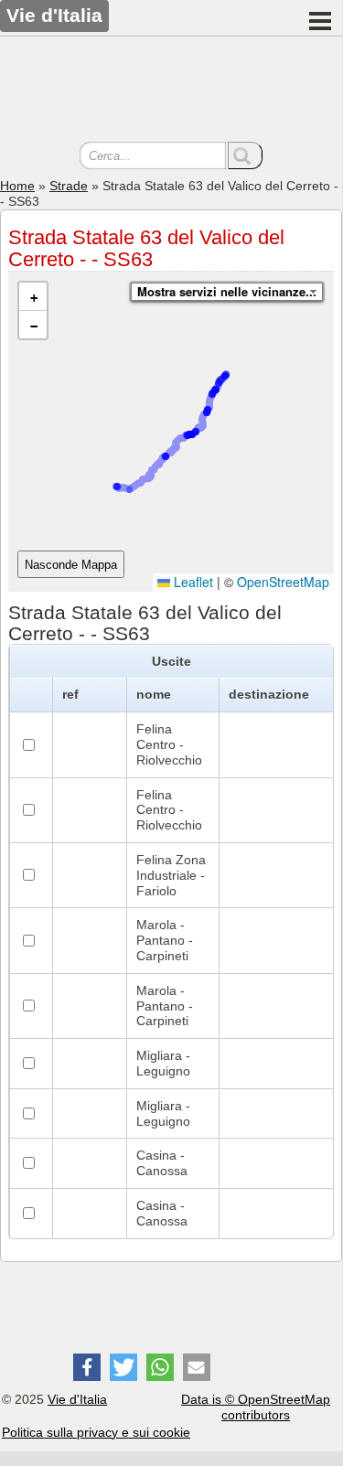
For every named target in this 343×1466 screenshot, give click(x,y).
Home (17, 185)
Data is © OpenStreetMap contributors (255, 1407)
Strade (68, 185)
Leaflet (191, 581)
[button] (33, 297)
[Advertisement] (171, 91)
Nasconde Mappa (71, 565)
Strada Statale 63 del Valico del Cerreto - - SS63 (146, 248)
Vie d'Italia (77, 1399)
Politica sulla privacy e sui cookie (96, 1432)
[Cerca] (245, 155)
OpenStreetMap (283, 581)
